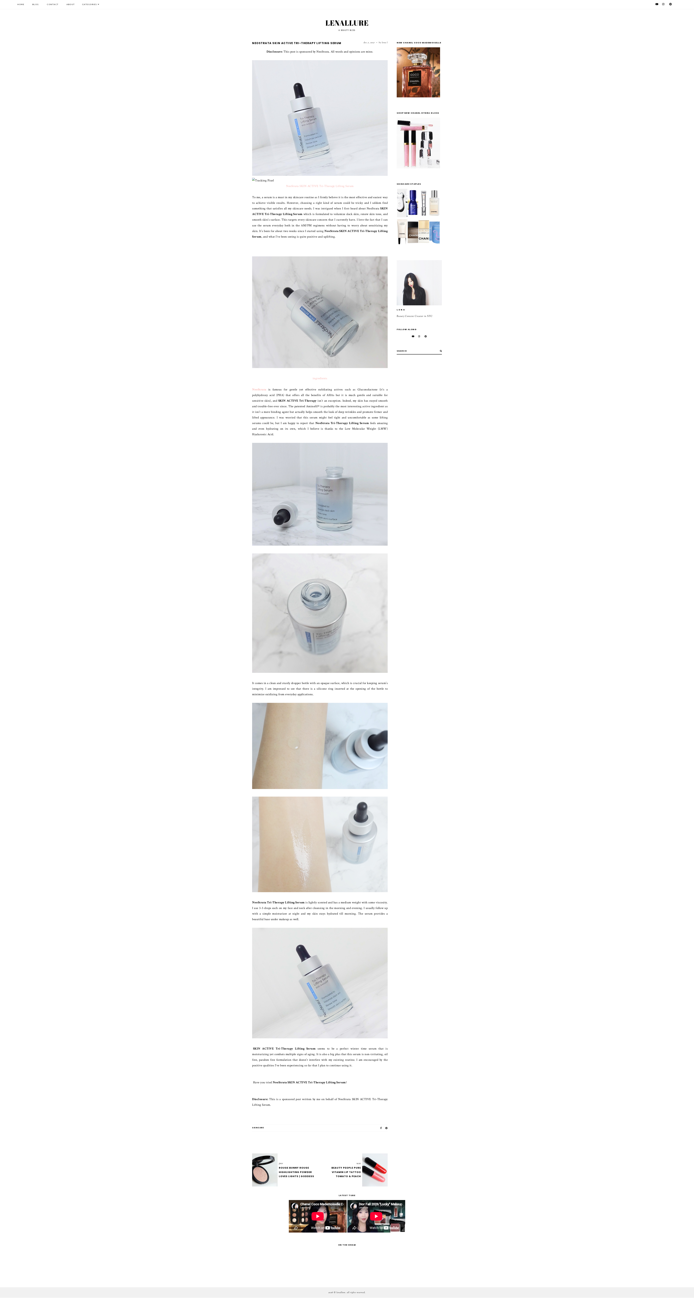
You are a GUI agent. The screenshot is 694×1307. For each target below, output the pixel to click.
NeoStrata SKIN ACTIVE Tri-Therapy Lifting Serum (320, 186)
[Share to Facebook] (381, 1128)
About (71, 4)
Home (20, 4)
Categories (89, 4)
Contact (53, 4)
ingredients (320, 378)
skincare (258, 1127)
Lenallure (347, 23)
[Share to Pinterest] (386, 1128)
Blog (35, 4)
